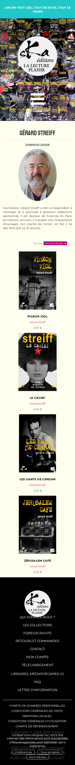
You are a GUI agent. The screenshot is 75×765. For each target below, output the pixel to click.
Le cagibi (37, 398)
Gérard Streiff (37, 322)
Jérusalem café (37, 560)
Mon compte (37, 657)
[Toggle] (37, 99)
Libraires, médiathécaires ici (37, 674)
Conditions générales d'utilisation (37, 721)
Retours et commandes (37, 641)
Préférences (23, 752)
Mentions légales (37, 716)
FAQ (37, 682)
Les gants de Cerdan (38, 479)
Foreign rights (37, 633)
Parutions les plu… (54, 243)
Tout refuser (37, 757)
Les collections (37, 625)
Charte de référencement (37, 726)
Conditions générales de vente (37, 711)
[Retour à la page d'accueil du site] (37, 56)
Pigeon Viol (37, 316)
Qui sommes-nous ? (37, 617)
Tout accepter (50, 752)
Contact (37, 649)
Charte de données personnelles (37, 705)
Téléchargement (37, 665)
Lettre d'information (37, 690)
